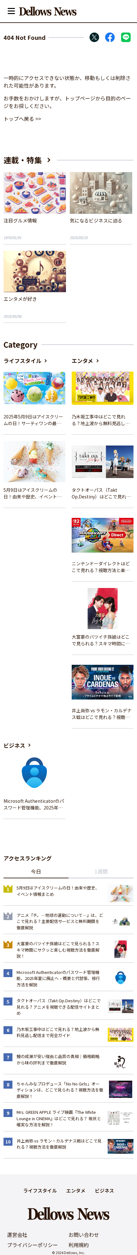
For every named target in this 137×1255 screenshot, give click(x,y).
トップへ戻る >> (22, 118)
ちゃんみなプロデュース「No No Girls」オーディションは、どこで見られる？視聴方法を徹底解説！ (60, 1090)
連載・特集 (23, 159)
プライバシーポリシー (32, 1245)
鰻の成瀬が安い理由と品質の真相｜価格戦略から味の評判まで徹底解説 (58, 1059)
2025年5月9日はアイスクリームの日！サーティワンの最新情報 (33, 420)
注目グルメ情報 (20, 220)
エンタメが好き (20, 298)
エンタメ (82, 361)
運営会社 (17, 1234)
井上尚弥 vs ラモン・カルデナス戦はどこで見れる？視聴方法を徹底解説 (102, 714)
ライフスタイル (22, 361)
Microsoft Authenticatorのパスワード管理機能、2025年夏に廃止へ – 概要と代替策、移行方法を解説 (34, 804)
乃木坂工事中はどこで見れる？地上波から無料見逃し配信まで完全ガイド (101, 420)
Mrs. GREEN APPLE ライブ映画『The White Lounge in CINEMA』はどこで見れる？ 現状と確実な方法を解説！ (59, 1118)
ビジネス (14, 745)
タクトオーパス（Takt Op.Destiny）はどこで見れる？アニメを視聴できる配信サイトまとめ (101, 493)
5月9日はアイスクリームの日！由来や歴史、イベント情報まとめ (32, 493)
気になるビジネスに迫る (96, 220)
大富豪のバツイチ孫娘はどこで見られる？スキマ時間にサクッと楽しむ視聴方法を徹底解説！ (101, 640)
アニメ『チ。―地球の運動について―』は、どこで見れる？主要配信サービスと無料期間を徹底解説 (60, 921)
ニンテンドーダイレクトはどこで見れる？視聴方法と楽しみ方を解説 (101, 567)
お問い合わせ (83, 1234)
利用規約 (78, 1245)
